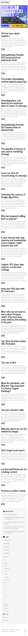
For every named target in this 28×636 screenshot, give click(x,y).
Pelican (8, 631)
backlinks (6, 553)
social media (6, 580)
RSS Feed (5, 617)
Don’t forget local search (13, 450)
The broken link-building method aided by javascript (14, 80)
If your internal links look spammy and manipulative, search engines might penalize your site (14, 241)
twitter (5, 565)
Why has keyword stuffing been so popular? (13, 217)
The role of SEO (8, 362)
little (11, 298)
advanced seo (7, 540)
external (3, 42)
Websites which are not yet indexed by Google (14, 430)
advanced (6, 577)
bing (4, 593)
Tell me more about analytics (10, 34)
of (9, 417)
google (5, 590)
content (5, 571)
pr (4, 600)
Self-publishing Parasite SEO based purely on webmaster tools (12, 57)
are (6, 206)
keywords (6, 547)
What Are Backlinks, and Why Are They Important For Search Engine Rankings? (12, 387)
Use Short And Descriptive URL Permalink (13, 342)
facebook (6, 611)
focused (11, 370)
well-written (5, 67)
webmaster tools (6, 597)
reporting (6, 543)
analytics (6, 550)
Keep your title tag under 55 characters (13, 289)
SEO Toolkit (5, 2)
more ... (3, 49)
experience (12, 181)
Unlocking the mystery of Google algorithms (13, 195)
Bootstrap (13, 631)
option (9, 458)
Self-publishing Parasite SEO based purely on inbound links (12, 127)
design (5, 602)
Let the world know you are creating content (14, 470)
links (5, 582)
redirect (5, 574)
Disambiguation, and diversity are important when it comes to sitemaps (14, 103)
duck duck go (7, 568)
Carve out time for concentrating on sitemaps (14, 174)
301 (5, 560)
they (20, 110)
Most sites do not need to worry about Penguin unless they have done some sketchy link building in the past (13, 317)
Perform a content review (13, 491)
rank (4, 328)
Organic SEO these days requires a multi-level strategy (12, 266)
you (24, 158)
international (5, 595)
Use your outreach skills (12, 410)
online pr (6, 608)
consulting (6, 563)
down (24, 136)
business (23, 228)
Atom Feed (5, 620)
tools (5, 588)
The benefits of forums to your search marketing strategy (13, 151)
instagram (6, 605)
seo (4, 585)
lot (17, 254)
